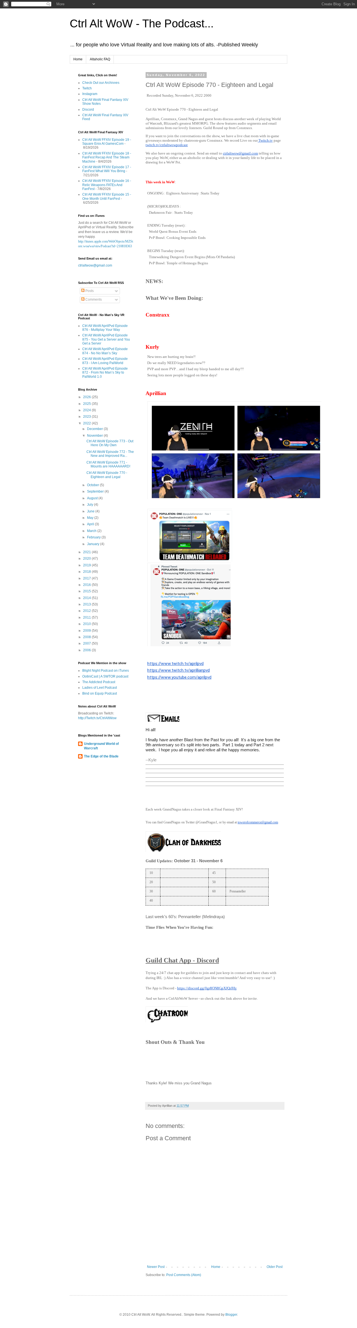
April (91, 524)
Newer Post (156, 1267)
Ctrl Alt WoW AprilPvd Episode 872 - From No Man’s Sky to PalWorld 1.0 (105, 373)
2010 (87, 624)
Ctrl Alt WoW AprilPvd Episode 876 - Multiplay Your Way (105, 328)
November (95, 436)
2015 (87, 591)
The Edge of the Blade (101, 756)
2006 (87, 650)
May (90, 518)
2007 (87, 643)
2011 (87, 617)
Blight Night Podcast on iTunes (105, 671)
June (91, 511)
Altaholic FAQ (100, 59)
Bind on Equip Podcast (99, 693)
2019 (87, 565)
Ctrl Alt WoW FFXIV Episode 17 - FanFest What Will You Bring (106, 169)
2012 (87, 611)
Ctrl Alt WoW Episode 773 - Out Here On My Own (109, 443)
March (92, 531)
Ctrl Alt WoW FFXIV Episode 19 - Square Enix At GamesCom (106, 142)
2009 (87, 631)
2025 (87, 404)
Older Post (275, 1267)
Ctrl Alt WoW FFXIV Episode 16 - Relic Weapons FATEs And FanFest (106, 185)
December (95, 429)
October (93, 485)
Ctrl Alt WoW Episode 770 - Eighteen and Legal (106, 475)
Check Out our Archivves (100, 83)
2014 (87, 598)
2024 (87, 410)
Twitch (87, 88)
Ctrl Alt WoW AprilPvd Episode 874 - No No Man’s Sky (105, 351)
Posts (89, 291)
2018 (87, 572)
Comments (93, 299)
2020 (87, 558)
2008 (87, 637)
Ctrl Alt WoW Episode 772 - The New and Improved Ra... (110, 454)
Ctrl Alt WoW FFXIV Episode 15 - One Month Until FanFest (106, 196)
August (92, 498)
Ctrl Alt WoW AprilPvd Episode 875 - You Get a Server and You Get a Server (106, 339)
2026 (87, 397)
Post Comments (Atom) (183, 1275)
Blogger (231, 1315)
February (94, 537)
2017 (87, 578)
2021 (87, 552)
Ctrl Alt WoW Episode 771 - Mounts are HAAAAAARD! (108, 464)
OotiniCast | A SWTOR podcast (105, 676)
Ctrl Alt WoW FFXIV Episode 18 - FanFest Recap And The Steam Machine (106, 157)
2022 (87, 423)
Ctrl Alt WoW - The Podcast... (142, 23)
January (93, 544)
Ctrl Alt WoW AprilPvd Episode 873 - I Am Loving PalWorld (105, 361)
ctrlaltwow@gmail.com (95, 265)
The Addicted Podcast (98, 682)
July (90, 505)
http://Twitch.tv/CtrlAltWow (97, 718)
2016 (87, 585)
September (96, 491)
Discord (88, 109)
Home (78, 59)
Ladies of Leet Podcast (99, 688)
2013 (87, 604)
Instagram (89, 94)
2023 (87, 417)
